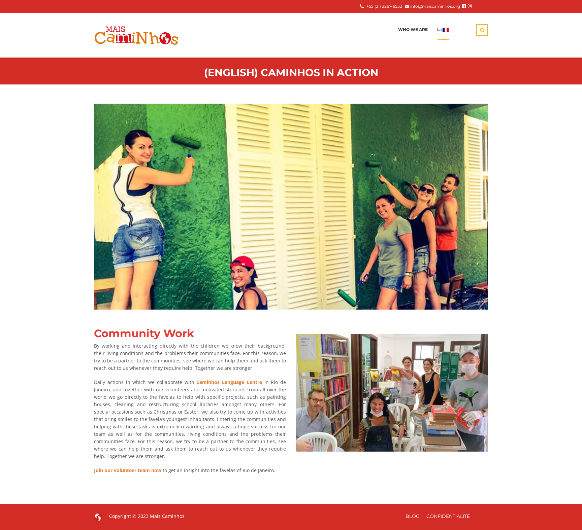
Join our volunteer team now (127, 470)
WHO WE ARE (413, 29)
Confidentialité (448, 516)
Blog (413, 516)
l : (440, 29)
